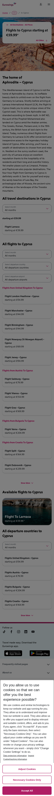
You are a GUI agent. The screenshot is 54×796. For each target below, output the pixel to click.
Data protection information (15, 756)
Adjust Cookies (27, 769)
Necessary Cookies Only (27, 780)
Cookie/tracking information (15, 759)
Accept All (27, 791)
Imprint (31, 756)
